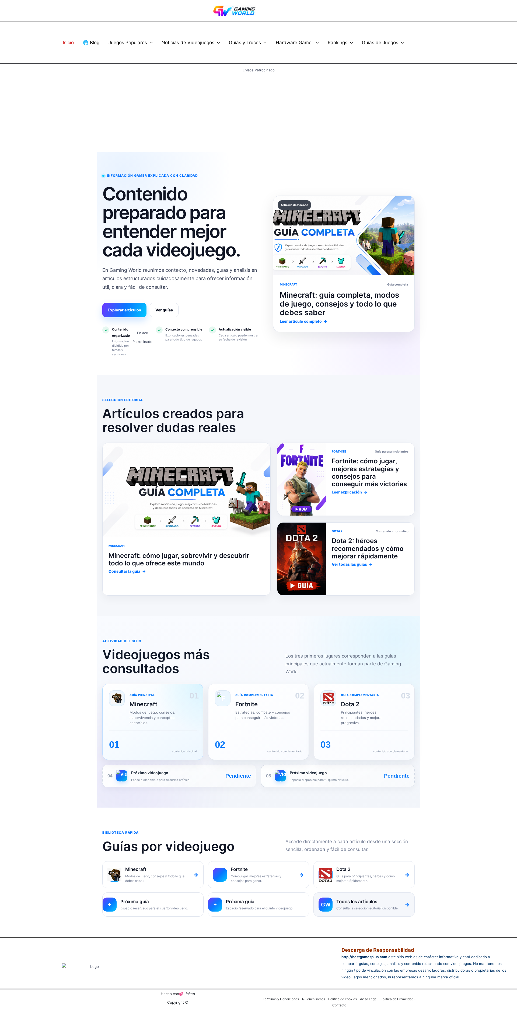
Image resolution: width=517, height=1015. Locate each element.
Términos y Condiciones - (282, 999)
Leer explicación (349, 492)
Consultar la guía (127, 571)
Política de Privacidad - (398, 999)
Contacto (339, 1005)
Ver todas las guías (352, 564)
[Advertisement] (258, 112)
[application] (149, 43)
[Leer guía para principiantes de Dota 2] (301, 479)
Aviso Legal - (370, 999)
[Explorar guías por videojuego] (301, 559)
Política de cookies (342, 999)
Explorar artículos (124, 310)
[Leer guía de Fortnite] (186, 490)
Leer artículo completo (303, 321)
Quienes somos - (315, 999)
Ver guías (164, 310)
